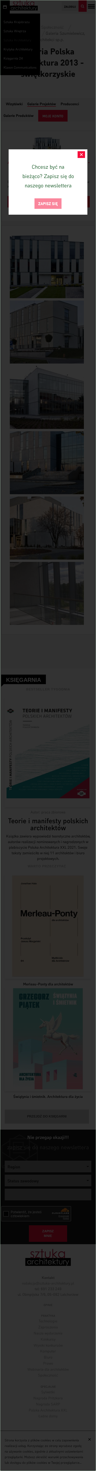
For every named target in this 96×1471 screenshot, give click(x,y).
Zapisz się (48, 203)
